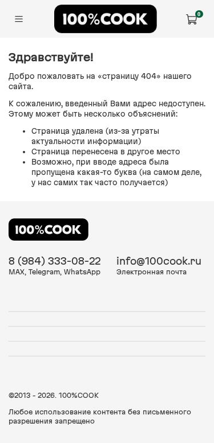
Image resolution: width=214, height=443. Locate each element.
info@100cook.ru (158, 261)
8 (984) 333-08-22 (54, 261)
